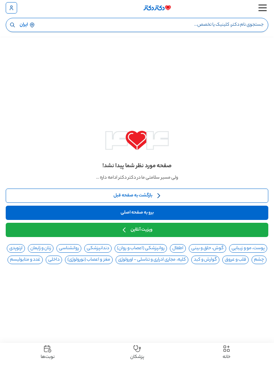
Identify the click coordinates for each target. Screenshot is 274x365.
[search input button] (12, 25)
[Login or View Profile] (11, 8)
